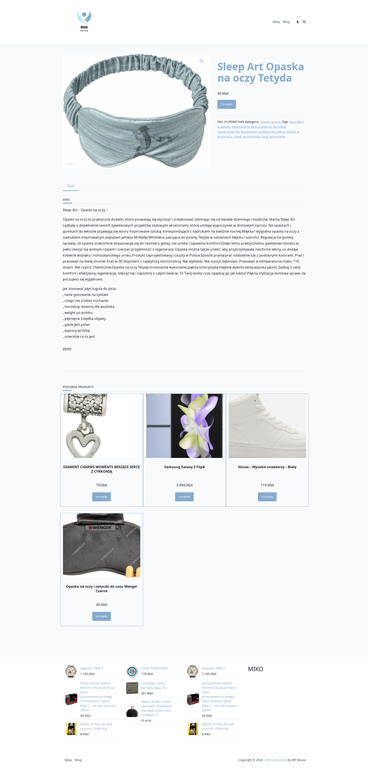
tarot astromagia (274, 136)
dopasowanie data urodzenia (252, 127)
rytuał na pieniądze (247, 136)
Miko (255, 669)
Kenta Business (276, 760)
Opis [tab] (70, 185)
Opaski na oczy (270, 122)
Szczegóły (227, 104)
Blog (286, 22)
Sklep (276, 22)
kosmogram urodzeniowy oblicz (263, 132)
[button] (201, 61)
